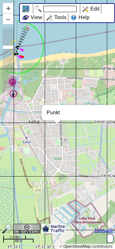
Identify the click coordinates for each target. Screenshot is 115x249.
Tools (60, 17)
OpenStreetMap (77, 246)
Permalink (104, 230)
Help (84, 17)
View (36, 17)
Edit (94, 8)
